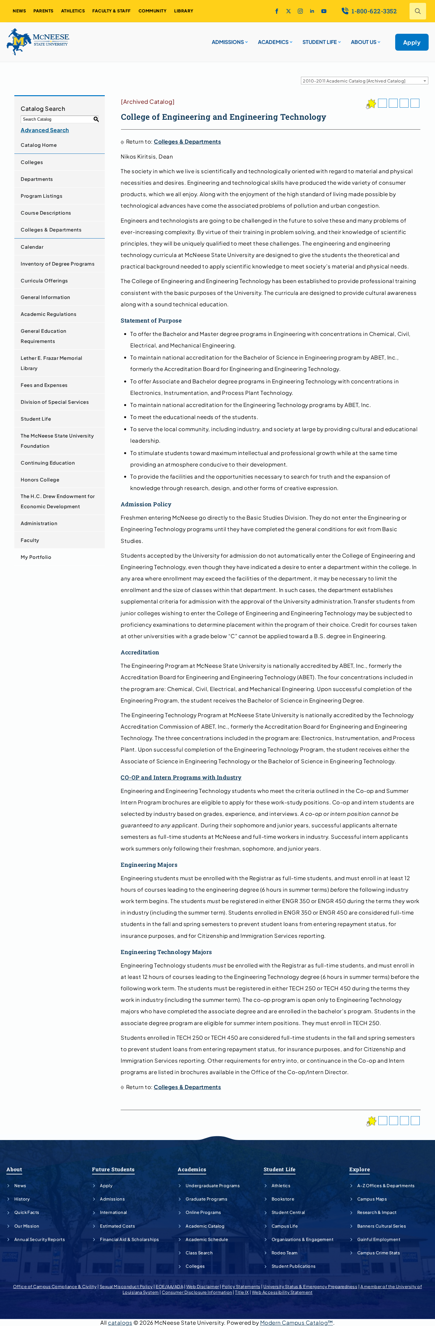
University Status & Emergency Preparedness (310, 1286)
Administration (39, 523)
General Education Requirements (44, 336)
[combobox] (364, 80)
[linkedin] (312, 11)
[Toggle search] (418, 11)
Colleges (32, 162)
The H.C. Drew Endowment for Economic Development (58, 501)
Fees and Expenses (44, 385)
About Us (363, 42)
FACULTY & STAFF (111, 10)
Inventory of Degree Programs (58, 263)
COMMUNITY (153, 10)
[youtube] (324, 11)
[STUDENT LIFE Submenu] (339, 39)
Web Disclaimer (202, 1286)
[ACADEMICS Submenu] (290, 39)
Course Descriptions (46, 213)
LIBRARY (184, 10)
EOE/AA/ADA (169, 1286)
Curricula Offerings (44, 280)
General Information (45, 297)
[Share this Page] (393, 103)
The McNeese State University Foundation (57, 440)
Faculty (30, 540)
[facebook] (277, 11)
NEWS (19, 10)
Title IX (242, 1292)
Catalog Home (39, 145)
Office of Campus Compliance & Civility (54, 1286)
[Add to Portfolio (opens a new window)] (382, 103)
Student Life (36, 419)
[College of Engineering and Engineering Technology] (371, 104)
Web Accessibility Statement (282, 1292)
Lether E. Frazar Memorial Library (51, 363)
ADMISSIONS (228, 42)
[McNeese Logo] (38, 42)
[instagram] (300, 11)
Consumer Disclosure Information (197, 1292)
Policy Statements (241, 1286)
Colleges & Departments (51, 229)
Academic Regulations (48, 314)
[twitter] (288, 11)
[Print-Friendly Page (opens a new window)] (404, 103)
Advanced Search (45, 129)
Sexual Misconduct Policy (126, 1286)
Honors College (40, 479)
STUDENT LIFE (320, 42)
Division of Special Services (55, 402)
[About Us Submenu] (378, 39)
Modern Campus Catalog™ (296, 1322)
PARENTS (43, 10)
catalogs (120, 1322)
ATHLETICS (73, 10)
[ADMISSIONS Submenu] (246, 39)
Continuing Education (48, 463)
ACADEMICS (273, 42)
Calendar (32, 247)
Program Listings (41, 196)
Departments (37, 179)
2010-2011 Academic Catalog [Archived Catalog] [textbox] (354, 80)
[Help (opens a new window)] (414, 103)
